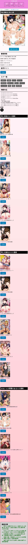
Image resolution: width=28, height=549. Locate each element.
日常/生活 (3, 83)
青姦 (9, 85)
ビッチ (14, 80)
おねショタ (10, 83)
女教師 (9, 80)
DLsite (3, 72)
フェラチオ (4, 85)
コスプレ (20, 80)
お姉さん (3, 80)
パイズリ (22, 83)
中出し (16, 83)
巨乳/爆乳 (19, 85)
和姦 (14, 85)
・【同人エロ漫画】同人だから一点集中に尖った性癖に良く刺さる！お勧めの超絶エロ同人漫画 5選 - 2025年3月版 (14, 527)
